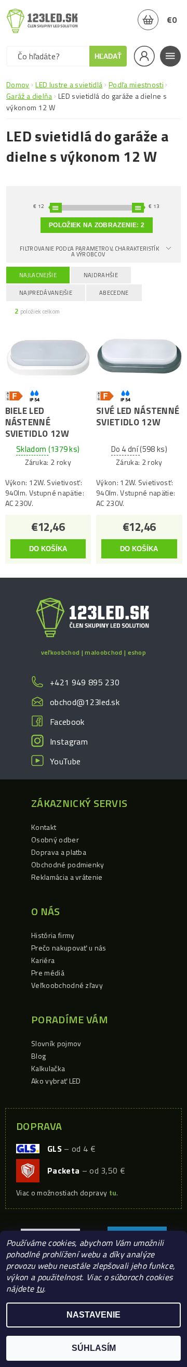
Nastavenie (93, 1314)
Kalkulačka (48, 1068)
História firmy (52, 935)
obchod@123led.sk (84, 702)
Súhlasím (94, 1348)
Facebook (67, 721)
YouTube (65, 761)
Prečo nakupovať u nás (68, 947)
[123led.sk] (42, 20)
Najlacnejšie (38, 275)
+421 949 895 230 (84, 682)
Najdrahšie (101, 275)
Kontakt (43, 827)
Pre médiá (47, 972)
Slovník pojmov (56, 1043)
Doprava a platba (58, 852)
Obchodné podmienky (67, 864)
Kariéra (43, 960)
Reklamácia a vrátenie (67, 876)
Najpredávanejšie (45, 293)
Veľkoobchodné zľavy (67, 985)
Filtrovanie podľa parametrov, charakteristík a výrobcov (89, 251)
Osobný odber (55, 839)
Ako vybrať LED (56, 1080)
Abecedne (114, 293)
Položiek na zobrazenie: (96, 225)
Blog (38, 1055)
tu (40, 1288)
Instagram (69, 741)
